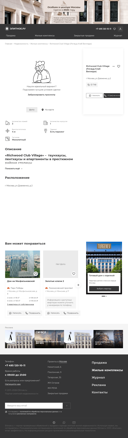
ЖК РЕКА (52, 388)
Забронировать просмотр (41, 95)
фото (31, 110)
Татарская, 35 (54, 377)
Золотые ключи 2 (54, 281)
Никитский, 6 (54, 367)
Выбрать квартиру (104, 289)
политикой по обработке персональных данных (39, 412)
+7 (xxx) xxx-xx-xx (114, 95)
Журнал (118, 35)
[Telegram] (54, 423)
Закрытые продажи (84, 35)
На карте (49, 110)
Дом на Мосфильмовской (21, 281)
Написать (96, 95)
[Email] (74, 423)
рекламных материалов (26, 414)
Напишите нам (13, 384)
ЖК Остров (53, 383)
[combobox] (63, 361)
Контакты (100, 392)
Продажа (10, 35)
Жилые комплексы (45, 35)
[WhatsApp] (64, 423)
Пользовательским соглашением (35, 428)
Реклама (99, 385)
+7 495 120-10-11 (15, 365)
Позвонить (34, 313)
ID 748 (93, 85)
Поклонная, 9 (54, 372)
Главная (8, 44)
